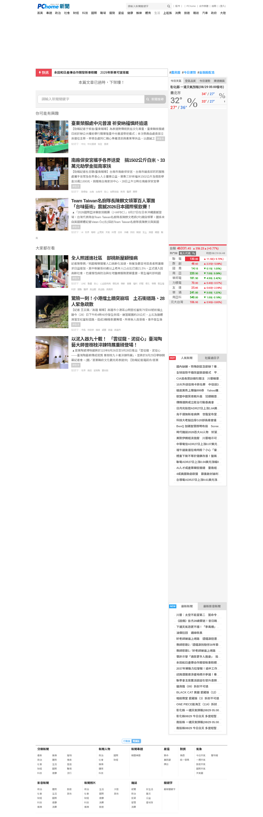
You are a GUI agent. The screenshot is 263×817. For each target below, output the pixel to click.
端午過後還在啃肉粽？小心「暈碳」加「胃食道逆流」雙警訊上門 (218, 450)
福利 (135, 283)
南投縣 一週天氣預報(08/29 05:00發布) (201, 722)
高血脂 (101, 289)
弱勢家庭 (114, 191)
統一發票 (184, 760)
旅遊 (187, 13)
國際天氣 (200, 768)
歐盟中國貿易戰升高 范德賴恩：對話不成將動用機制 (211, 396)
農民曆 (174, 72)
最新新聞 (181, 606)
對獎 (183, 749)
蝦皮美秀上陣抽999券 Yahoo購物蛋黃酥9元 (205, 390)
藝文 (148, 793)
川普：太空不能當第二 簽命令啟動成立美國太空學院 (211, 615)
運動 (79, 289)
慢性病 (115, 283)
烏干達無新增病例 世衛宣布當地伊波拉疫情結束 (208, 414)
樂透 (182, 755)
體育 (148, 13)
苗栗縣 (97, 370)
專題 (49, 13)
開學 (135, 191)
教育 (123, 191)
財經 (76, 13)
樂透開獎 (219, 80)
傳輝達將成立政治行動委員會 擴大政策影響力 (206, 402)
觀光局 (105, 370)
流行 (69, 773)
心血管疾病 (105, 283)
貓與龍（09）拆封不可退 (192, 686)
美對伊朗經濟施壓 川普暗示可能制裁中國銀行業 (208, 438)
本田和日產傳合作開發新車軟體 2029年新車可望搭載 (91, 72)
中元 (83, 144)
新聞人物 (104, 749)
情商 (69, 760)
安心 (106, 191)
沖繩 (126, 232)
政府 (214, 13)
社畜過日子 (212, 358)
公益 (148, 798)
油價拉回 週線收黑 (189, 632)
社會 (67, 13)
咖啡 (93, 232)
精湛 (138, 232)
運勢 (112, 13)
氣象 (199, 749)
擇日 (166, 764)
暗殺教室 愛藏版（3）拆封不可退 (197, 698)
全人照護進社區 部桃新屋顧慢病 (104, 258)
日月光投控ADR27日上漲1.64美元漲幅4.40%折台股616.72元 (215, 408)
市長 (83, 330)
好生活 (149, 789)
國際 (94, 13)
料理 (114, 232)
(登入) (222, 6)
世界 (87, 232)
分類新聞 (43, 749)
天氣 (108, 232)
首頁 (40, 13)
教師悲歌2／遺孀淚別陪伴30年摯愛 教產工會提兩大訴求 (213, 644)
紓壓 (141, 283)
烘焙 (132, 232)
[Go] (168, 6)
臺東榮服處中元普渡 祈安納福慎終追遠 (109, 123)
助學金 (84, 191)
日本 (120, 232)
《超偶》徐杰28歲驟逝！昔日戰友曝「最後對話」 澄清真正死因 (217, 621)
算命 (166, 755)
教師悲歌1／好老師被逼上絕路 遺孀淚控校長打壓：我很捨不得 (217, 650)
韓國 (157, 232)
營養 (129, 283)
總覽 (133, 789)
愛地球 (149, 802)
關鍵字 (168, 783)
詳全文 (160, 138)
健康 (130, 13)
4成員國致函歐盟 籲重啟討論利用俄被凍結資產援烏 (210, 473)
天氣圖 (199, 773)
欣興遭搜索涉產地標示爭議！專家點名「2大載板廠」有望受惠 (216, 674)
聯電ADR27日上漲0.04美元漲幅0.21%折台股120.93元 (210, 462)
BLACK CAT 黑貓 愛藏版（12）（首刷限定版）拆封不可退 (213, 692)
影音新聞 (43, 783)
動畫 (90, 283)
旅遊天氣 (200, 764)
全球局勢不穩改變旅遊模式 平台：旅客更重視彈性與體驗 (213, 372)
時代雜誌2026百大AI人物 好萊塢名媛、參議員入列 (209, 432)
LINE (83, 283)
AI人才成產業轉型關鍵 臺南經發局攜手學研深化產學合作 (213, 468)
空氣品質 (190, 80)
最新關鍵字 (169, 789)
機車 (98, 330)
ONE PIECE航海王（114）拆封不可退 (201, 704)
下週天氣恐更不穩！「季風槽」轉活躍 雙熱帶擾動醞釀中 (213, 626)
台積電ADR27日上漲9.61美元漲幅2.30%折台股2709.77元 (213, 479)
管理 (133, 802)
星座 (121, 13)
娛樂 (139, 13)
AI (82, 232)
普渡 (106, 144)
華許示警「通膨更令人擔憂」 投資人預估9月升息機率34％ (214, 656)
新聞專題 (137, 749)
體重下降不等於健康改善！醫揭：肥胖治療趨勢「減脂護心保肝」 (218, 456)
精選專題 (136, 755)
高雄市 (117, 330)
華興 (154, 283)
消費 (178, 13)
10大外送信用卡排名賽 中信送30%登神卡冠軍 (206, 384)
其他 (69, 793)
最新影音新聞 (212, 606)
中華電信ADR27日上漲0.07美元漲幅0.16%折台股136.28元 (213, 444)
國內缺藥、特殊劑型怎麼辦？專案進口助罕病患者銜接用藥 (213, 366)
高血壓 (93, 289)
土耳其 (100, 232)
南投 (89, 370)
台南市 (99, 191)
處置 (104, 330)
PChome (191, 6)
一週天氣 (200, 760)
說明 (214, 6)
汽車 (205, 13)
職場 (103, 13)
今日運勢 (189, 72)
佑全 (100, 144)
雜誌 (196, 13)
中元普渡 (91, 144)
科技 (85, 13)
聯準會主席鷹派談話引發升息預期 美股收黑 (205, 680)
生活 (157, 13)
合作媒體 (203, 6)
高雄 (110, 330)
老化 (147, 283)
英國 (151, 232)
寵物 (69, 755)
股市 (177, 6)
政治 (58, 13)
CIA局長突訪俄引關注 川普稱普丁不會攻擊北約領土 (210, 378)
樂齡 (123, 283)
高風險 (109, 289)
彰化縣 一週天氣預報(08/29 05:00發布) (201, 710)
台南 (92, 191)
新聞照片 (90, 783)
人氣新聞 (181, 358)
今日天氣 (176, 80)
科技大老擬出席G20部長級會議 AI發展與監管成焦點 (210, 420)
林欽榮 (90, 330)
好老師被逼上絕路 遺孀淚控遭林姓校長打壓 (205, 638)
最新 (39, 755)
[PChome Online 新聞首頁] (85, 6)
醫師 (129, 191)
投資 (133, 798)
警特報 (214, 755)
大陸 (223, 13)
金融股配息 (206, 72)
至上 (144, 232)
